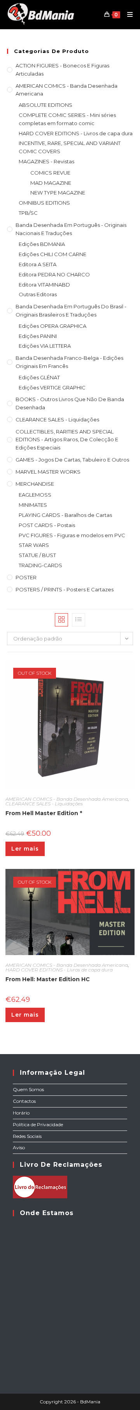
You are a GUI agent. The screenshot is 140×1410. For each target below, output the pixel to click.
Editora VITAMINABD (44, 284)
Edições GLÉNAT (39, 377)
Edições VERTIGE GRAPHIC (52, 387)
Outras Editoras (38, 294)
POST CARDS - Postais (47, 525)
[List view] (78, 619)
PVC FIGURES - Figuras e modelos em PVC (72, 535)
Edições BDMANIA (42, 244)
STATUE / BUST (37, 555)
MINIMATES (33, 505)
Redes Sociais (27, 1136)
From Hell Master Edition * (43, 813)
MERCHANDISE (35, 484)
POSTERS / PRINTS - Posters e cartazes (65, 589)
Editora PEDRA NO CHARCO (54, 274)
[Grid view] (61, 619)
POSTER (26, 577)
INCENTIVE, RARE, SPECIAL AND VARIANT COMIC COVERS (70, 147)
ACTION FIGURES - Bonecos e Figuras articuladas (62, 69)
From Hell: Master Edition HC (47, 979)
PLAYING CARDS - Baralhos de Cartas (65, 515)
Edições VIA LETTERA (45, 346)
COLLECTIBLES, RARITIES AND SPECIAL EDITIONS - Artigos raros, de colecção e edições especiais (67, 439)
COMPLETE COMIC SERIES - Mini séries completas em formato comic (67, 119)
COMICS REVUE (50, 173)
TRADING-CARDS (40, 565)
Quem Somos (28, 1089)
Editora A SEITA (37, 264)
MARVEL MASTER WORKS (48, 472)
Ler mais (25, 848)
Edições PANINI (38, 336)
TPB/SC (28, 213)
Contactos (24, 1101)
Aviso (19, 1147)
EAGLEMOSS (35, 495)
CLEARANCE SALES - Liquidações (57, 419)
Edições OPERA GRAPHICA (52, 326)
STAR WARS (34, 545)
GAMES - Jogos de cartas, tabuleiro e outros (72, 459)
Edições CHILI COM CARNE (52, 254)
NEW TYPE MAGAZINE (57, 192)
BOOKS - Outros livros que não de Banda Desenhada (70, 403)
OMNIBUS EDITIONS (44, 203)
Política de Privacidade (38, 1124)
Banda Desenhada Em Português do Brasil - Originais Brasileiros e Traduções (71, 310)
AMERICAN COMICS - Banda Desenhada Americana (66, 90)
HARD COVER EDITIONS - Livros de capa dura (76, 133)
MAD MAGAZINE (50, 183)
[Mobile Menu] (127, 14)
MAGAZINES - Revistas (46, 161)
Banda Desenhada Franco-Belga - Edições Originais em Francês (69, 362)
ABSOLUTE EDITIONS (45, 105)
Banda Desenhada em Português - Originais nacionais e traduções (71, 229)
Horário (21, 1113)
